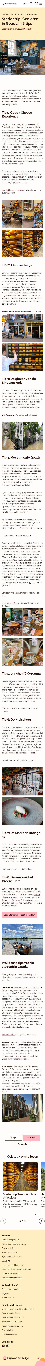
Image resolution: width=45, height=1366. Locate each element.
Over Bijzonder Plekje (11, 1313)
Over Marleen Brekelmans (13, 1317)
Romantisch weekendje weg (14, 1244)
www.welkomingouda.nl (18, 1059)
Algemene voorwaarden (12, 1326)
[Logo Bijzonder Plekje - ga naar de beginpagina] (9, 3)
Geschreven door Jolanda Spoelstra (17, 29)
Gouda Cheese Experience (13, 190)
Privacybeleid (7, 1330)
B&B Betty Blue (8, 1034)
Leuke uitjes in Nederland (12, 1265)
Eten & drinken (8, 1298)
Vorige (13, 1137)
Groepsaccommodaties (12, 1278)
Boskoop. (16, 900)
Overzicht (31, 1137)
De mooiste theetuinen (11, 1273)
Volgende (22, 1144)
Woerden (6, 903)
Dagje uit (5, 1293)
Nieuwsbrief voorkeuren (12, 1322)
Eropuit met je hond (10, 1240)
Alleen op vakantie (9, 1252)
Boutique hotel (8, 1248)
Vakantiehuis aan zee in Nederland (16, 1269)
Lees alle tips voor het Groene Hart (19, 915)
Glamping (6, 1261)
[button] (42, 1221)
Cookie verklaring (9, 1334)
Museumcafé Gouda (10, 603)
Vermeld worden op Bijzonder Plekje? (18, 1309)
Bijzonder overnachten (11, 1289)
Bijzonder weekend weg (12, 1257)
